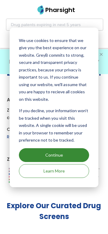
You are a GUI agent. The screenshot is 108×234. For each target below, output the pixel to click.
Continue (54, 155)
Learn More (54, 170)
